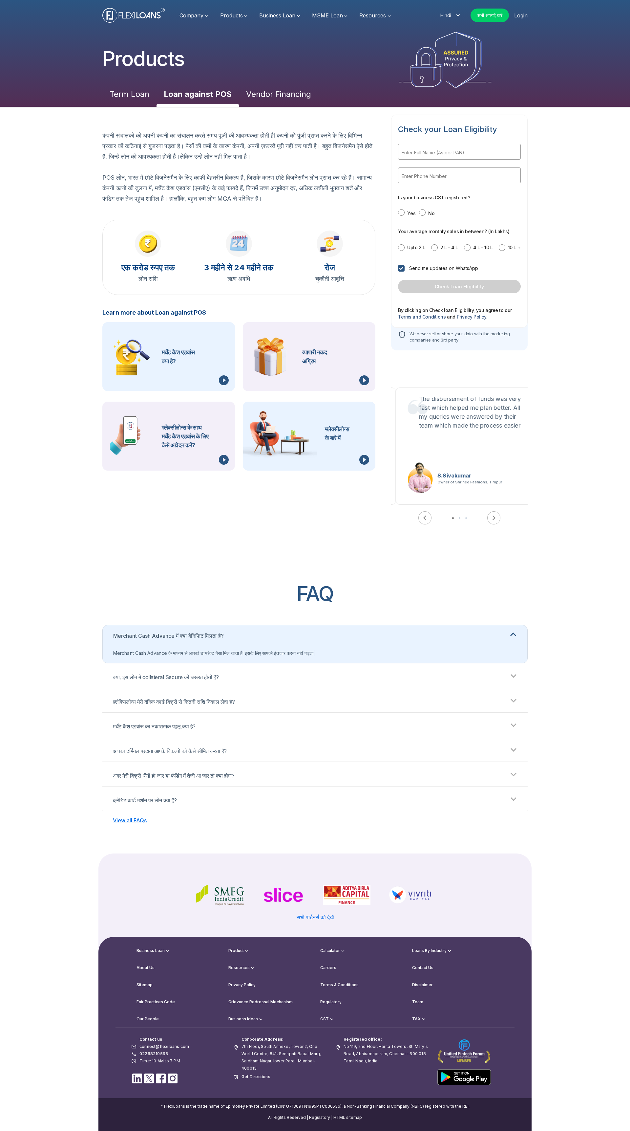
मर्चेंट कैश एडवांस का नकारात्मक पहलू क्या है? (154, 726)
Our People (147, 1018)
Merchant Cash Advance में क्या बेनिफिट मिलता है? (168, 635)
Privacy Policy (242, 984)
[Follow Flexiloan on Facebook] (161, 1078)
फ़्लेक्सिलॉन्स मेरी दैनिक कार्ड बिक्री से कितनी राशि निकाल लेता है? (174, 702)
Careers (328, 967)
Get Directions (256, 1076)
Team (417, 1001)
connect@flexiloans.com (164, 1046)
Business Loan (150, 950)
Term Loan (129, 94)
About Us (145, 967)
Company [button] (191, 15)
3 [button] (466, 518)
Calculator (330, 950)
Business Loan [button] (277, 15)
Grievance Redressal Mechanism (260, 1001)
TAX (416, 1018)
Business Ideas (243, 1018)
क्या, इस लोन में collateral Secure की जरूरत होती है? (166, 677)
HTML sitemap (347, 1117)
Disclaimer (422, 984)
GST (324, 1018)
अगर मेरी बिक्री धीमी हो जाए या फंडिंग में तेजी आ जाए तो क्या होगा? (173, 775)
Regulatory (331, 1001)
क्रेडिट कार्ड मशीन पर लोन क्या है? (145, 800)
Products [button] (231, 15)
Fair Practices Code (155, 1001)
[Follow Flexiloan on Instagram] (172, 1078)
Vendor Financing (278, 94)
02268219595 (153, 1053)
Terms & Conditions (339, 984)
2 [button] (459, 518)
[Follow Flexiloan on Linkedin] (137, 1078)
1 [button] (453, 518)
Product (236, 950)
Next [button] (493, 517)
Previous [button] (424, 517)
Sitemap (144, 984)
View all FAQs (130, 820)
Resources (239, 967)
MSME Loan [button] (327, 15)
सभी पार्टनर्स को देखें (315, 917)
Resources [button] (372, 15)
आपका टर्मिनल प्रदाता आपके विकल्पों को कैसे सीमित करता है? (170, 751)
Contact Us (422, 967)
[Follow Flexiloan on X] (149, 1078)
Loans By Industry (429, 950)
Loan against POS (198, 94)
